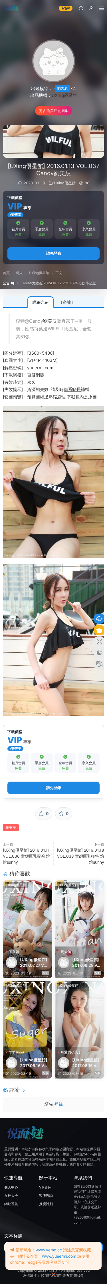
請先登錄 (53, 253)
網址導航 (11, 1204)
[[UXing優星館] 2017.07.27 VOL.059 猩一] (27, 913)
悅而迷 (52, 1270)
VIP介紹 (45, 1187)
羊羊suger (16, 1052)
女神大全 (11, 1195)
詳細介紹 (41, 302)
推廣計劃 (46, 1204)
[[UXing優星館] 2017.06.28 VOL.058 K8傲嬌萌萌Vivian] (79, 913)
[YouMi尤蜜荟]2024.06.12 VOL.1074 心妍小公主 (43, 283)
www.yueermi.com (59, 1256)
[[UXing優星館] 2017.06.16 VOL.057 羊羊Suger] (27, 1014)
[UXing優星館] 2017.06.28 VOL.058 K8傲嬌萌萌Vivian (86, 962)
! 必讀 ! (67, 302)
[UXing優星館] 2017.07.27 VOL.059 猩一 (33, 962)
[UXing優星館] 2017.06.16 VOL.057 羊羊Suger (33, 1063)
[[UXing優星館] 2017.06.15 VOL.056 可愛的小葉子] (79, 1014)
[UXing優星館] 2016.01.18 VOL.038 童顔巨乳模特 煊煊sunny (80, 856)
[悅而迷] (11, 8)
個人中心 (11, 1187)
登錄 (58, 1104)
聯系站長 (72, 389)
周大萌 (66, 952)
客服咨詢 (46, 1195)
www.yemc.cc (49, 1249)
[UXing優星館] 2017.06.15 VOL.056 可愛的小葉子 (86, 1063)
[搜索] (81, 8)
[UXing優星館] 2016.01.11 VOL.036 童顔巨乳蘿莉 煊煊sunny (26, 856)
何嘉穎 (14, 952)
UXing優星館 (64, 95)
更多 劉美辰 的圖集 (53, 111)
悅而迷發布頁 (62, 1275)
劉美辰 (62, 88)
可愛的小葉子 (71, 1052)
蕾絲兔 (79, 1275)
